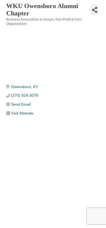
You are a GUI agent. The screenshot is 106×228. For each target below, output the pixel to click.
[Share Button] (94, 10)
